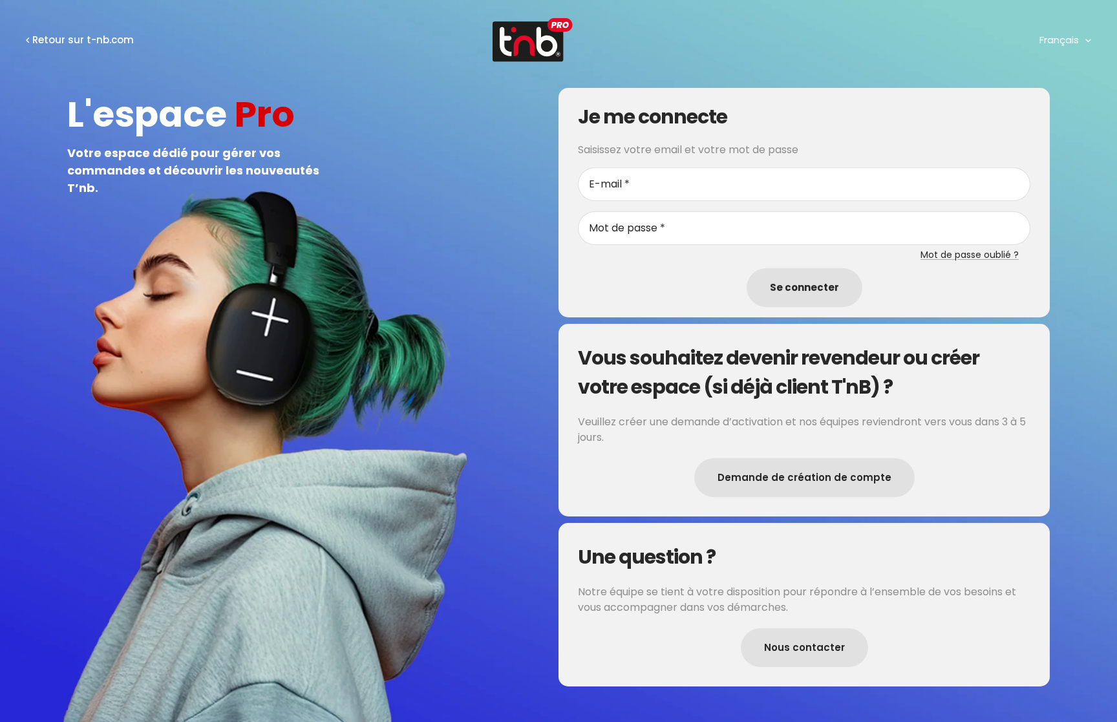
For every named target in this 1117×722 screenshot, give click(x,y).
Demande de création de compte (804, 477)
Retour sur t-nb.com (83, 40)
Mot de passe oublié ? (969, 254)
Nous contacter (804, 647)
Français (1059, 40)
